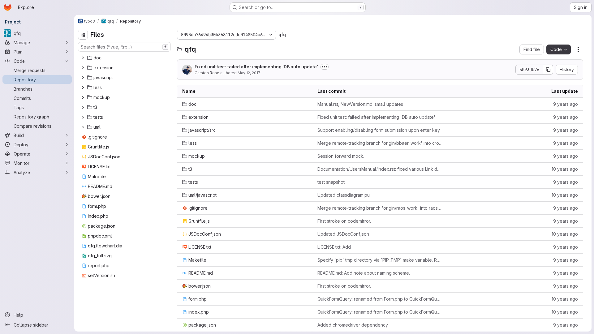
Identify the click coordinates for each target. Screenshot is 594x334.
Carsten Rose (207, 73)
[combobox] (124, 47)
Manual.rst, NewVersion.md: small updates (360, 104)
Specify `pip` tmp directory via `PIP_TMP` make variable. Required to (380, 260)
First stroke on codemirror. (344, 221)
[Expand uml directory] (83, 127)
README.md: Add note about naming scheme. (363, 273)
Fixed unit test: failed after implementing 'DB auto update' (256, 66)
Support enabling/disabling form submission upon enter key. (379, 130)
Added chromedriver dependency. (353, 325)
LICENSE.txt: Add (334, 247)
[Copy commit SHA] (548, 70)
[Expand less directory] (83, 87)
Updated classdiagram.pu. (344, 195)
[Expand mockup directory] (83, 97)
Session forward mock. (340, 156)
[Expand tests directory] (83, 117)
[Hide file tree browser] (83, 35)
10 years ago (565, 169)
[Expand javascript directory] (83, 77)
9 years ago (565, 104)
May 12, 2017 (249, 73)
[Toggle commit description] (325, 67)
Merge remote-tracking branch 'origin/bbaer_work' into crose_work (380, 143)
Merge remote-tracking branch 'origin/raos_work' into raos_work (380, 208)
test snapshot (331, 182)
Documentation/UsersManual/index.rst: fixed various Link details (380, 169)
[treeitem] (125, 58)
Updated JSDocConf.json (343, 234)
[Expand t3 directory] (83, 107)
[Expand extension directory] (83, 67)
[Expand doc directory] (83, 58)
